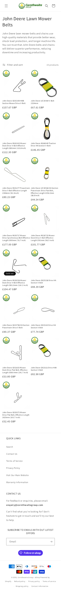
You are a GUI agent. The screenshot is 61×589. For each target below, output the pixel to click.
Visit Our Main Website (17, 475)
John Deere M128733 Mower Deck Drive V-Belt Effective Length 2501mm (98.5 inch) (43, 237)
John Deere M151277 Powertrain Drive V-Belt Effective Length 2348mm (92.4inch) (16, 190)
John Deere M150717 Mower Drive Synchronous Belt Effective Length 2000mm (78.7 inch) (16, 237)
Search (9, 446)
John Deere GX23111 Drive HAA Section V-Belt (44, 368)
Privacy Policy (13, 468)
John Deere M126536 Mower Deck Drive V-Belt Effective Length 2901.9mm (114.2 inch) (15, 282)
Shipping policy (22, 586)
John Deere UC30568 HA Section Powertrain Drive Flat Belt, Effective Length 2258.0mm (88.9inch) (44, 192)
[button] (6, 5)
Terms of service (49, 581)
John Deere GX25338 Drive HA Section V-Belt (43, 281)
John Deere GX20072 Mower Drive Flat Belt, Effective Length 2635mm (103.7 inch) (15, 414)
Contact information (39, 586)
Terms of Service (14, 460)
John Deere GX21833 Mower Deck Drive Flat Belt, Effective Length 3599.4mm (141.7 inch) (15, 370)
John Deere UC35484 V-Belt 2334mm (42, 102)
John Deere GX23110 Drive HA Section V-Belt (43, 326)
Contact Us (11, 453)
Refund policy (19, 581)
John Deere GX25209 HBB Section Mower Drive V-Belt (14, 102)
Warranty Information (17, 482)
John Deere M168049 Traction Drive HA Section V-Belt (43, 144)
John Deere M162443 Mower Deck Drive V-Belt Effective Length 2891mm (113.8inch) (14, 145)
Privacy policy (34, 581)
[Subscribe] (51, 541)
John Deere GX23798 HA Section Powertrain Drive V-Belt (15, 326)
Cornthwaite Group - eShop (29, 577)
